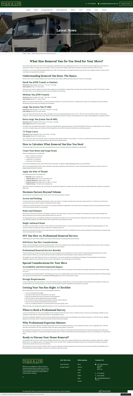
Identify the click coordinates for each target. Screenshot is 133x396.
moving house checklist (40, 306)
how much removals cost (95, 253)
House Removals (61, 10)
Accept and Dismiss (126, 394)
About (36, 10)
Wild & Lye (74, 230)
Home (28, 10)
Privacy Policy (55, 391)
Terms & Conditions (65, 391)
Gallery (73, 10)
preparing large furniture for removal (32, 168)
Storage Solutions (47, 10)
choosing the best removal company (32, 348)
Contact (104, 10)
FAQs (96, 10)
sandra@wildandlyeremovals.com (109, 3)
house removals (45, 70)
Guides (88, 10)
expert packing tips (71, 163)
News (81, 10)
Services (80, 367)
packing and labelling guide (51, 275)
